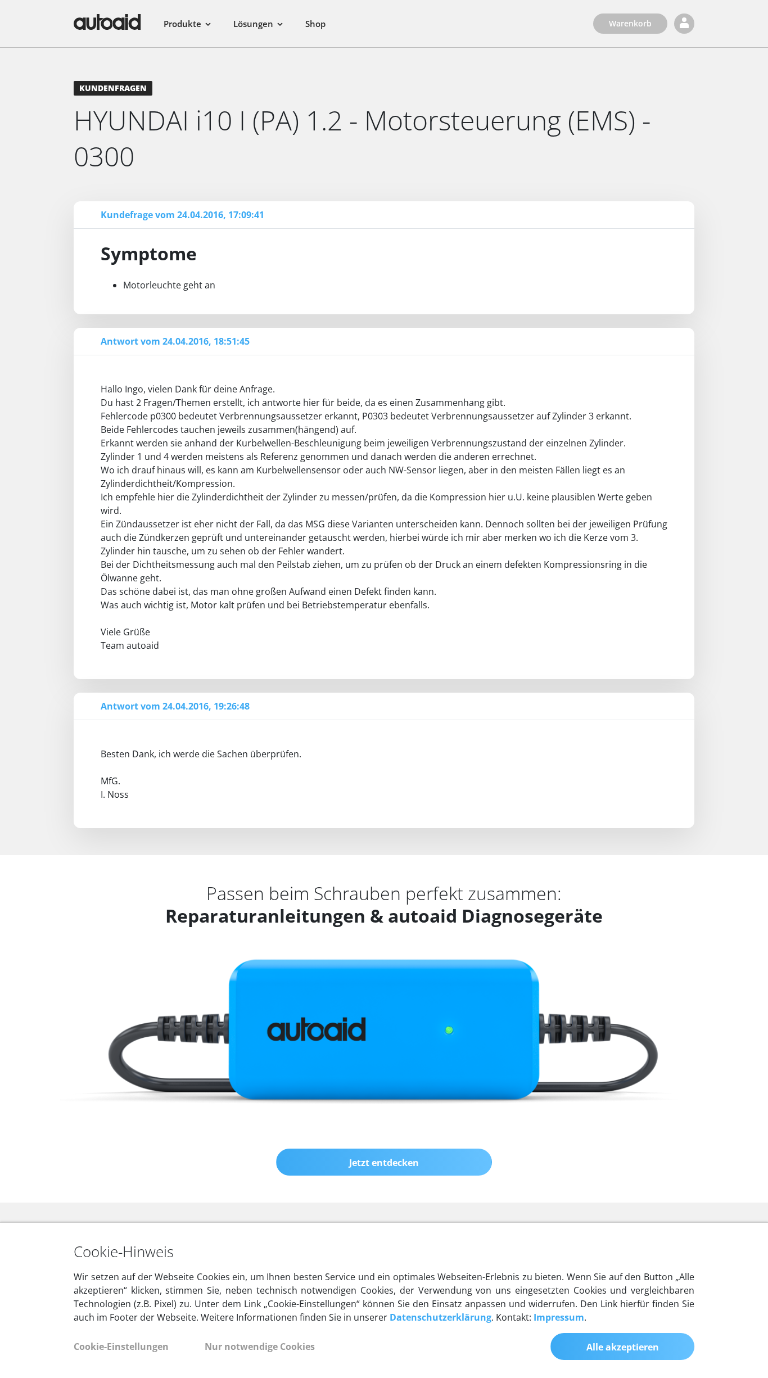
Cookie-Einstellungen (121, 1346)
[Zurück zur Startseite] (107, 22)
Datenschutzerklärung (440, 1317)
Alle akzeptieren (622, 1347)
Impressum (559, 1317)
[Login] (684, 23)
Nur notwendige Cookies (260, 1346)
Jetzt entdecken (384, 1162)
